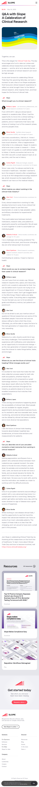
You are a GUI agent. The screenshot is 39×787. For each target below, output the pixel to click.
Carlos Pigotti (10, 163)
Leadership (5, 761)
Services (4, 744)
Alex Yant (9, 197)
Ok (34, 783)
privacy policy (23, 784)
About (3, 759)
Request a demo (19, 702)
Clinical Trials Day (24, 61)
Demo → (23, 749)
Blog (22, 742)
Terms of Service (19, 780)
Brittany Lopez (11, 106)
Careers (4, 764)
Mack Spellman (11, 250)
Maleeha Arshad (11, 234)
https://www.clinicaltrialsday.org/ (14, 547)
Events (23, 744)
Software (4, 742)
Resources (24, 739)
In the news (24, 747)
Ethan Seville (10, 132)
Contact (4, 766)
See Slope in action (10, 727)
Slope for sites (6, 749)
